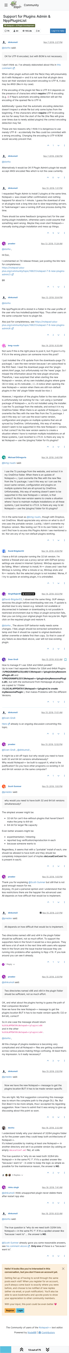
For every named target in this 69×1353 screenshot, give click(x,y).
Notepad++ (45, 1327)
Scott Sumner (14, 786)
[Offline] (5, 42)
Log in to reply (58, 30)
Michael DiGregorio (17, 457)
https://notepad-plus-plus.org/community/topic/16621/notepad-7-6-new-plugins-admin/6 (33, 325)
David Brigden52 (16, 551)
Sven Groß (13, 659)
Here (4, 723)
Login (20, 1310)
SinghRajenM (14, 594)
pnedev (11, 243)
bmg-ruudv (13, 345)
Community (31, 5)
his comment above (16, 1246)
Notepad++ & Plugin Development (20, 26)
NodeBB (32, 1332)
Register (10, 1310)
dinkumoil (12, 42)
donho (11, 1128)
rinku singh (13, 1187)
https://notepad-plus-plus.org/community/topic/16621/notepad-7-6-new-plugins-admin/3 (33, 271)
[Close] (63, 1268)
